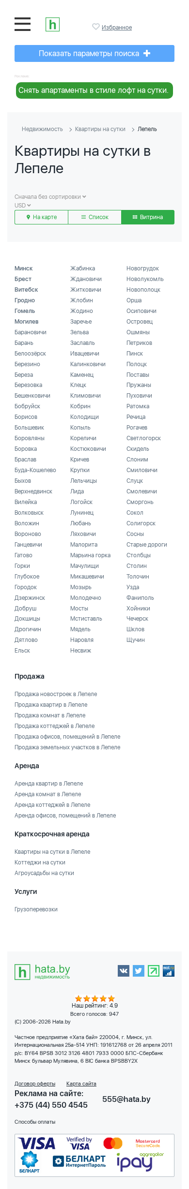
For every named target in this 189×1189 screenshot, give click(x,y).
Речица (135, 417)
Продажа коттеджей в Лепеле (54, 726)
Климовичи (85, 395)
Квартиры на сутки (100, 129)
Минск (24, 268)
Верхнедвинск (33, 491)
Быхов (23, 480)
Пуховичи (139, 395)
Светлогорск (143, 438)
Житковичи (85, 289)
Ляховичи (83, 534)
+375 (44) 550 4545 (51, 1105)
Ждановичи (86, 279)
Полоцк (136, 364)
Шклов (135, 629)
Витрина (151, 217)
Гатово (23, 555)
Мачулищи (84, 566)
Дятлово (26, 640)
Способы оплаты (35, 1122)
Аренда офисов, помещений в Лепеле (65, 815)
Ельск (22, 650)
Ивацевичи (84, 353)
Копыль (80, 427)
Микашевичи (87, 576)
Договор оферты (35, 1084)
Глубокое (27, 576)
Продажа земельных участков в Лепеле (67, 747)
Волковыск (29, 512)
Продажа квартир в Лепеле (51, 704)
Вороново (28, 534)
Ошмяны (138, 332)
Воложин (27, 523)
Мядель (80, 629)
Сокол (134, 512)
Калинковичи (88, 364)
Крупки (80, 470)
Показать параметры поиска (90, 53)
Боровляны (30, 438)
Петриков (139, 343)
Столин (136, 566)
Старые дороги (146, 544)
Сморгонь (140, 502)
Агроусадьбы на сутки (44, 873)
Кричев (79, 459)
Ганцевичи (28, 544)
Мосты (79, 608)
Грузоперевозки (36, 909)
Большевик (29, 427)
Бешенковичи (32, 395)
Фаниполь (140, 597)
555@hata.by (126, 1099)
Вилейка (26, 502)
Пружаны (138, 385)
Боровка (26, 449)
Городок (26, 587)
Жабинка (82, 268)
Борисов (26, 417)
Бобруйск (27, 406)
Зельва (79, 332)
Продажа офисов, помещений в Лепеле (67, 736)
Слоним (137, 459)
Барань (24, 343)
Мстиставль (86, 618)
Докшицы (27, 618)
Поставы (137, 375)
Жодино (81, 311)
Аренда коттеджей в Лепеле (52, 805)
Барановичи (31, 332)
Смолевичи (141, 491)
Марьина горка (90, 555)
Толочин (137, 576)
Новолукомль (145, 279)
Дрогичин (28, 629)
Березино (27, 364)
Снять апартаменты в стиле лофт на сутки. (93, 90)
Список (98, 217)
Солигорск (141, 523)
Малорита (83, 544)
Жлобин (81, 300)
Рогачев (136, 427)
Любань (80, 523)
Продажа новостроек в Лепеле (56, 694)
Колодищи (84, 417)
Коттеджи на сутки (40, 862)
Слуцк (134, 480)
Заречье (81, 321)
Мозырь (81, 587)
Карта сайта (81, 1084)
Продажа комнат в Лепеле (50, 715)
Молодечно (85, 597)
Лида (77, 491)
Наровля (82, 640)
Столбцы (138, 555)
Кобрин (80, 406)
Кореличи (83, 438)
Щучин (135, 640)
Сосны (135, 534)
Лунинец (82, 512)
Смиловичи (142, 470)
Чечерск (137, 618)
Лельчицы (83, 480)
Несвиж (80, 650)
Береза (24, 375)
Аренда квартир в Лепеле (49, 783)
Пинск (134, 353)
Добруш (25, 608)
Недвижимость (42, 129)
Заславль (82, 343)
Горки (22, 566)
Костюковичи (88, 449)
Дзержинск (30, 597)
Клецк (78, 385)
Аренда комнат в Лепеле (48, 794)
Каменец (82, 375)
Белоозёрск (30, 353)
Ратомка (137, 406)
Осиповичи (141, 311)
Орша (134, 300)
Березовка (28, 385)
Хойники (138, 608)
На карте (44, 217)
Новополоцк (143, 289)
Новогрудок (142, 268)
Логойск (81, 502)
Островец (139, 321)
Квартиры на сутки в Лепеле (52, 851)
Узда (132, 587)
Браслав (25, 459)
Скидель (137, 449)
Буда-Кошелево (35, 470)
